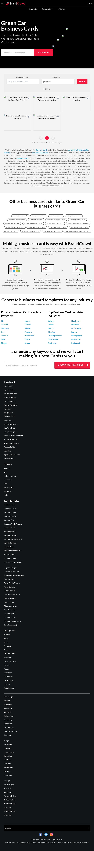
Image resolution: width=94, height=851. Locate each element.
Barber (51, 324)
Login (6, 495)
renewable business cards (58, 227)
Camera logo (8, 720)
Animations (8, 673)
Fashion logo (8, 756)
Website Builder (9, 447)
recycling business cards (77, 219)
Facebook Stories (10, 509)
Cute (3, 339)
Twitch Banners (9, 591)
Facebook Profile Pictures (13, 524)
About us (7, 468)
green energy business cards (33, 223)
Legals (6, 483)
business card (22, 158)
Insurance (75, 324)
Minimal (28, 324)
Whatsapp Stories (10, 606)
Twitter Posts (9, 602)
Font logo (7, 760)
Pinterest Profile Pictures (13, 562)
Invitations (7, 657)
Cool (3, 332)
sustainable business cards (37, 227)
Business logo (9, 716)
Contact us (8, 480)
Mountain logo (9, 785)
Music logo (7, 788)
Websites (61, 9)
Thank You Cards (10, 661)
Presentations (9, 688)
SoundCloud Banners (11, 572)
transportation (83, 150)
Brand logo (7, 712)
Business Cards (47, 9)
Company (5, 328)
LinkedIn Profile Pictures (12, 551)
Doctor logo (8, 744)
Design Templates (10, 394)
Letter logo (8, 775)
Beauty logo (8, 708)
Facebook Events (10, 516)
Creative (4, 335)
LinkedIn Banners (10, 543)
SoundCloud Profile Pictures (14, 575)
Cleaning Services (55, 335)
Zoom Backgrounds (11, 625)
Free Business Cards (11, 424)
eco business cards (56, 216)
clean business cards (38, 216)
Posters (6, 650)
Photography (76, 335)
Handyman (75, 321)
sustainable (72, 150)
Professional (29, 335)
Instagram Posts (10, 528)
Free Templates (9, 428)
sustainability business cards (15, 227)
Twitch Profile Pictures (12, 594)
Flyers (6, 642)
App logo (7, 701)
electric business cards (20, 216)
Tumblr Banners (9, 587)
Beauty (51, 328)
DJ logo (6, 741)
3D (2, 321)
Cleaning (51, 332)
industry (7, 153)
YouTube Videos (10, 617)
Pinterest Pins (9, 554)
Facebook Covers (10, 512)
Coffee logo (8, 724)
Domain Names (9, 458)
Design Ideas (8, 413)
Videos (6, 669)
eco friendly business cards (30, 231)
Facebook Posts (9, 505)
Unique (27, 343)
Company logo (9, 727)
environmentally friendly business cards (78, 231)
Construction (53, 339)
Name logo (7, 792)
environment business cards (56, 219)
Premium (28, 332)
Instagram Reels (9, 531)
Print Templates (9, 401)
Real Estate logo (9, 800)
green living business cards (52, 231)
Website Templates (11, 405)
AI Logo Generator (10, 439)
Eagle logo (7, 748)
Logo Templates (9, 390)
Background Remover (11, 443)
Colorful (4, 324)
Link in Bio (7, 451)
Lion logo (7, 781)
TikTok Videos (9, 579)
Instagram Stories (10, 535)
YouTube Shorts (9, 614)
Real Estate (75, 339)
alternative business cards (55, 223)
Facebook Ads (9, 520)
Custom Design (9, 432)
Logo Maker (33, 9)
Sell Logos (7, 491)
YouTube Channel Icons (12, 621)
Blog (5, 472)
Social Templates (10, 397)
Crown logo (8, 735)
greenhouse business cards (79, 227)
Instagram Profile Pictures (13, 539)
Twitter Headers (10, 598)
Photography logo (10, 796)
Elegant (4, 343)
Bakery (51, 321)
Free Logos (8, 420)
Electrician (52, 343)
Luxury (27, 321)
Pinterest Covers (10, 558)
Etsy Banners (8, 680)
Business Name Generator (13, 436)
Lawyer (74, 332)
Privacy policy (8, 487)
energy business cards (74, 216)
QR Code (7, 684)
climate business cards (12, 223)
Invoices (7, 635)
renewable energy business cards (78, 223)
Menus (6, 638)
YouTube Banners (10, 610)
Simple (27, 339)
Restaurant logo (9, 804)
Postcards (7, 646)
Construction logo (10, 731)
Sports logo (8, 815)
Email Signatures (9, 631)
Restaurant (75, 343)
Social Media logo (10, 811)
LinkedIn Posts (9, 547)
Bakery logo (8, 704)
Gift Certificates (9, 654)
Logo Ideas (8, 409)
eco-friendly (37, 153)
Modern (28, 328)
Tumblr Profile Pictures (12, 583)
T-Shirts (7, 665)
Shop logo (7, 807)
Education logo (9, 752)
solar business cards (36, 219)
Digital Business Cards (12, 455)
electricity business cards (17, 219)
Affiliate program (10, 476)
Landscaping (76, 328)
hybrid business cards (10, 231)
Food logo (7, 764)
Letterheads (8, 676)
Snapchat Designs (10, 568)
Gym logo (7, 771)
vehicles (45, 153)
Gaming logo (8, 767)
